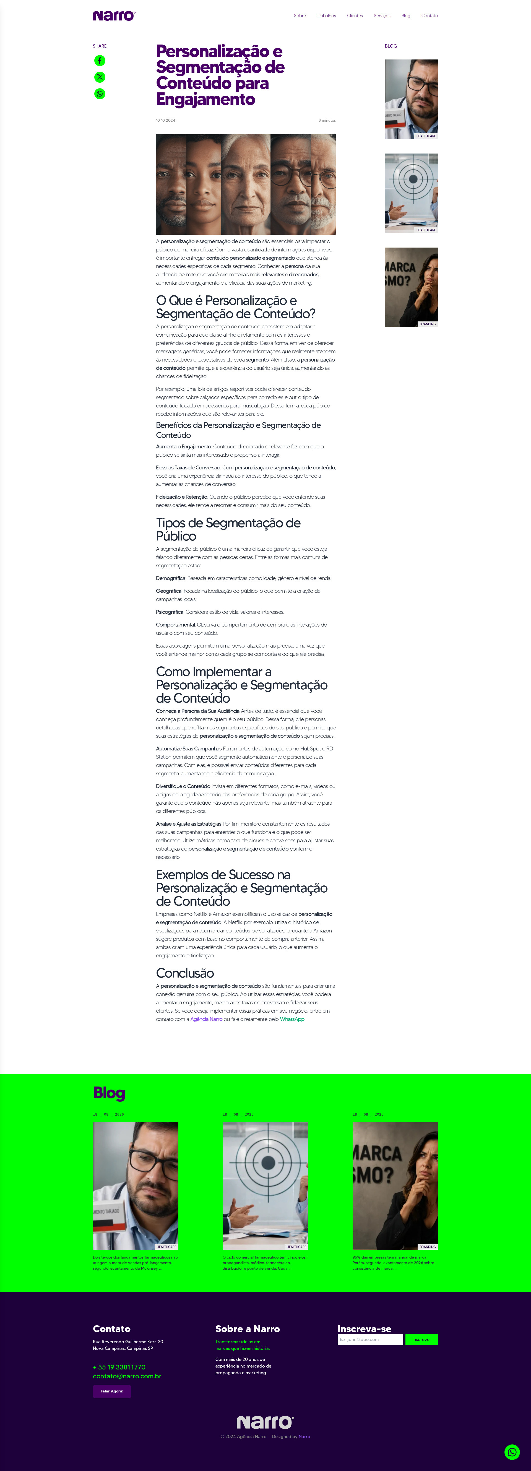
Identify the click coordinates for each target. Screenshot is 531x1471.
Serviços (382, 15)
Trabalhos (326, 15)
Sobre (300, 15)
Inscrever (421, 1339)
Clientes (355, 15)
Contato (429, 15)
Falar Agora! (112, 1391)
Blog (406, 15)
